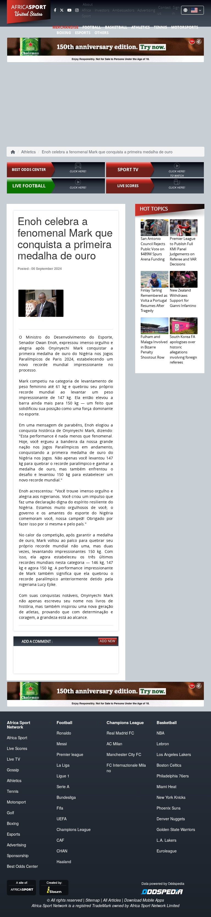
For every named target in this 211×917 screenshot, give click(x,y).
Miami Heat (166, 786)
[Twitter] (61, 10)
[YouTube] (69, 10)
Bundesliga (66, 797)
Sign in (176, 10)
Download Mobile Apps (144, 900)
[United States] (195, 10)
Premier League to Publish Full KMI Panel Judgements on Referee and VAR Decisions (183, 251)
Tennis (160, 27)
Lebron (163, 743)
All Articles (112, 900)
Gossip (13, 769)
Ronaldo (64, 733)
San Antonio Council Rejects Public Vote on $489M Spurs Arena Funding (153, 248)
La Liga (63, 765)
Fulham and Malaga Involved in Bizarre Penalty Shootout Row (154, 346)
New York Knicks (171, 797)
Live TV (13, 759)
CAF (60, 840)
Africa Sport (17, 737)
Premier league (70, 754)
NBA (160, 733)
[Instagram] (76, 10)
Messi (62, 743)
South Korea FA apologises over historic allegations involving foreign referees (183, 349)
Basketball (116, 27)
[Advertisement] (105, 103)
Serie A (63, 786)
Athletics (140, 27)
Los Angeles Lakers (174, 754)
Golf (10, 812)
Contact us (164, 10)
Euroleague (167, 851)
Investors (102, 10)
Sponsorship (18, 855)
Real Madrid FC (120, 733)
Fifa (60, 808)
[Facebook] (55, 10)
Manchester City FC (124, 754)
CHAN (62, 851)
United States (29, 13)
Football (91, 27)
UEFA (61, 818)
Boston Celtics (169, 765)
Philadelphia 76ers (173, 776)
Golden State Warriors (176, 829)
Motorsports (184, 27)
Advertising (146, 10)
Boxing (64, 32)
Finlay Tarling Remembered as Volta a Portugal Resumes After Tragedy (154, 300)
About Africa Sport (87, 10)
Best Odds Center (22, 866)
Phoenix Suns (169, 808)
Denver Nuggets (171, 818)
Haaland (64, 861)
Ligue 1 (63, 776)
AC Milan (114, 743)
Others (102, 32)
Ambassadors (123, 10)
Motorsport (16, 802)
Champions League (74, 829)
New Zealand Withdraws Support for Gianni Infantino (183, 298)
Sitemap (92, 900)
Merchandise (65, 27)
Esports (82, 32)
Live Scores (17, 748)
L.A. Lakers (166, 840)
